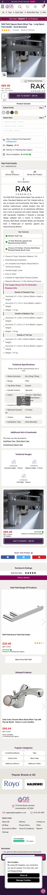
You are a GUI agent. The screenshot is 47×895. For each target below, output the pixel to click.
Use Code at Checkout (23, 19)
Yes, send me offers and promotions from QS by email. (22, 852)
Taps (34, 753)
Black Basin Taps (22, 441)
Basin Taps (34, 758)
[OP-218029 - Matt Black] (12, 112)
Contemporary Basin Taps (13, 445)
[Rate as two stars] (27, 573)
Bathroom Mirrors (12, 764)
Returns (39, 829)
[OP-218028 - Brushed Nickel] (7, 112)
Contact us (41, 822)
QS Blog (5, 825)
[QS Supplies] (9, 6)
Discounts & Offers (9, 829)
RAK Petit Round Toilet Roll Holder (16, 635)
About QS (5, 822)
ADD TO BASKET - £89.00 (27, 96)
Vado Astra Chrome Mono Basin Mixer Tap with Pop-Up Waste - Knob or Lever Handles (21, 720)
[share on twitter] (23, 557)
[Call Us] (27, 6)
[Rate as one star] (26, 573)
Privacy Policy (24, 825)
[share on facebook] (8, 557)
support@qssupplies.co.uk (16, 813)
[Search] (20, 6)
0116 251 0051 (39, 813)
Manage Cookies (23, 880)
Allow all (23, 875)
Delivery (22, 822)
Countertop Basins (12, 753)
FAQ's (39, 825)
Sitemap (5, 832)
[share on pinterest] (39, 557)
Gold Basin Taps (9, 441)
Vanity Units (12, 758)
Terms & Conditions (26, 829)
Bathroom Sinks (35, 764)
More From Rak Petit (23, 659)
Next (44, 1)
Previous (2, 1)
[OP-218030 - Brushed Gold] (16, 112)
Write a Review (23, 578)
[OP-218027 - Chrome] (3, 112)
